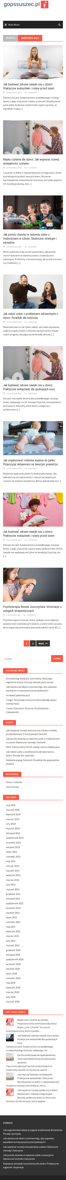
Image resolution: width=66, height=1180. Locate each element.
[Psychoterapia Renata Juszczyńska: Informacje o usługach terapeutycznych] (33, 584)
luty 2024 (11, 823)
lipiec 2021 (11, 917)
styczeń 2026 (12, 809)
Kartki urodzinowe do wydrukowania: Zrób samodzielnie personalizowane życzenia (36, 1059)
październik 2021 (14, 903)
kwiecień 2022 (13, 875)
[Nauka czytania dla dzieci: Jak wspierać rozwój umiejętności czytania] (33, 137)
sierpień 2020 (13, 968)
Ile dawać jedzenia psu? (18, 695)
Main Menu (13, 24)
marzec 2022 (12, 879)
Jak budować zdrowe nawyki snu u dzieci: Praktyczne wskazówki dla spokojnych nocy (38, 1039)
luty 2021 (11, 940)
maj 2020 (10, 982)
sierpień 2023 (13, 847)
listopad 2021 (13, 898)
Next (41, 643)
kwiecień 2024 (13, 814)
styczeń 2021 (12, 945)
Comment (32, 92)
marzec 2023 (12, 865)
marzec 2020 (12, 992)
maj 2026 (10, 805)
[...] (21, 108)
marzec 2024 (12, 819)
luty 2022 (11, 884)
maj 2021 (10, 926)
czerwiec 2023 (13, 856)
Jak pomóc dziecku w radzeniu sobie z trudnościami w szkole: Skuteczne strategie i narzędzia (30, 238)
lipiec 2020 (11, 973)
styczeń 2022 (12, 889)
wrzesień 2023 (13, 842)
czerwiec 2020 (13, 978)
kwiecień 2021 (13, 931)
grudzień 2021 (13, 893)
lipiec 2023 (11, 851)
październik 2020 (14, 959)
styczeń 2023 (12, 870)
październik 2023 (14, 837)
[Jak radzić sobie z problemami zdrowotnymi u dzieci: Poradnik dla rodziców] (33, 291)
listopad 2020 (13, 954)
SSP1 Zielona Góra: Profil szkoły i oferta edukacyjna (33, 747)
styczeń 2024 (12, 828)
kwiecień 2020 (13, 987)
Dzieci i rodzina (14, 782)
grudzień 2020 (13, 950)
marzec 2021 (12, 935)
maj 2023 (10, 861)
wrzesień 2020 (13, 964)
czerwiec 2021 (13, 921)
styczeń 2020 (12, 1001)
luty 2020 (11, 996)
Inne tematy (12, 786)
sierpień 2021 (13, 912)
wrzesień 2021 (13, 907)
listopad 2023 (13, 833)
